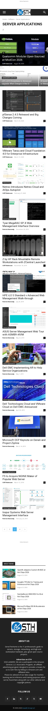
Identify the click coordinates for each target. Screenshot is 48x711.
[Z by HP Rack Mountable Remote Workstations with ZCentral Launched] (24, 245)
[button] (4, 12)
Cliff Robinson (7, 121)
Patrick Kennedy (8, 229)
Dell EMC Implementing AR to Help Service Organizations (22, 369)
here (16, 680)
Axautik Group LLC (28, 708)
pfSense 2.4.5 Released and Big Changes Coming (20, 116)
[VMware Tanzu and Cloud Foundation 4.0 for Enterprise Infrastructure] (24, 137)
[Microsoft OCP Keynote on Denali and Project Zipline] (24, 426)
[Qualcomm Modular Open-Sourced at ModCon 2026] (24, 50)
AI (3, 53)
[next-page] (25, 529)
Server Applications (9, 78)
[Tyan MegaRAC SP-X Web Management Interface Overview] (24, 209)
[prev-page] (4, 529)
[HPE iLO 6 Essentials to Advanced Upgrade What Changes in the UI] (19, 76)
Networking (7, 110)
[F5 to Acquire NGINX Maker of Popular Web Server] (24, 462)
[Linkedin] (14, 699)
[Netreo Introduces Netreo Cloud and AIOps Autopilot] (24, 173)
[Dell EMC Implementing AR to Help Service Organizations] (24, 354)
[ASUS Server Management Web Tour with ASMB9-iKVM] (24, 317)
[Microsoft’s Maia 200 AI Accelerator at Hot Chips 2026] (8, 609)
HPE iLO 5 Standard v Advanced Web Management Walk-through (23, 297)
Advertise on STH (24, 659)
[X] (34, 699)
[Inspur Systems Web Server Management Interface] (24, 498)
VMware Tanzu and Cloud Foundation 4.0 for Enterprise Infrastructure (23, 152)
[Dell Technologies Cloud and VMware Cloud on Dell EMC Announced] (24, 390)
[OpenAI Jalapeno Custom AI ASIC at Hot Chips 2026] (8, 573)
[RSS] (20, 699)
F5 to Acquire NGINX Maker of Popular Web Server (19, 478)
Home (4, 19)
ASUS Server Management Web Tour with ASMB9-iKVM (23, 333)
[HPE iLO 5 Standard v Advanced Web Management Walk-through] (24, 281)
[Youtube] (40, 699)
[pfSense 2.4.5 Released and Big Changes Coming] (24, 101)
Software (11, 19)
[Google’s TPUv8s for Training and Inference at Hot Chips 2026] (8, 585)
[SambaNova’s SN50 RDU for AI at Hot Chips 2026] (8, 597)
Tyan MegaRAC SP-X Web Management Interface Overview (20, 225)
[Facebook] (7, 699)
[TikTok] (27, 699)
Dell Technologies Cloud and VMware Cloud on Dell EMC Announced (23, 405)
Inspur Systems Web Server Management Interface (18, 514)
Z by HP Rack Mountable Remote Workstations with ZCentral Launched (23, 261)
